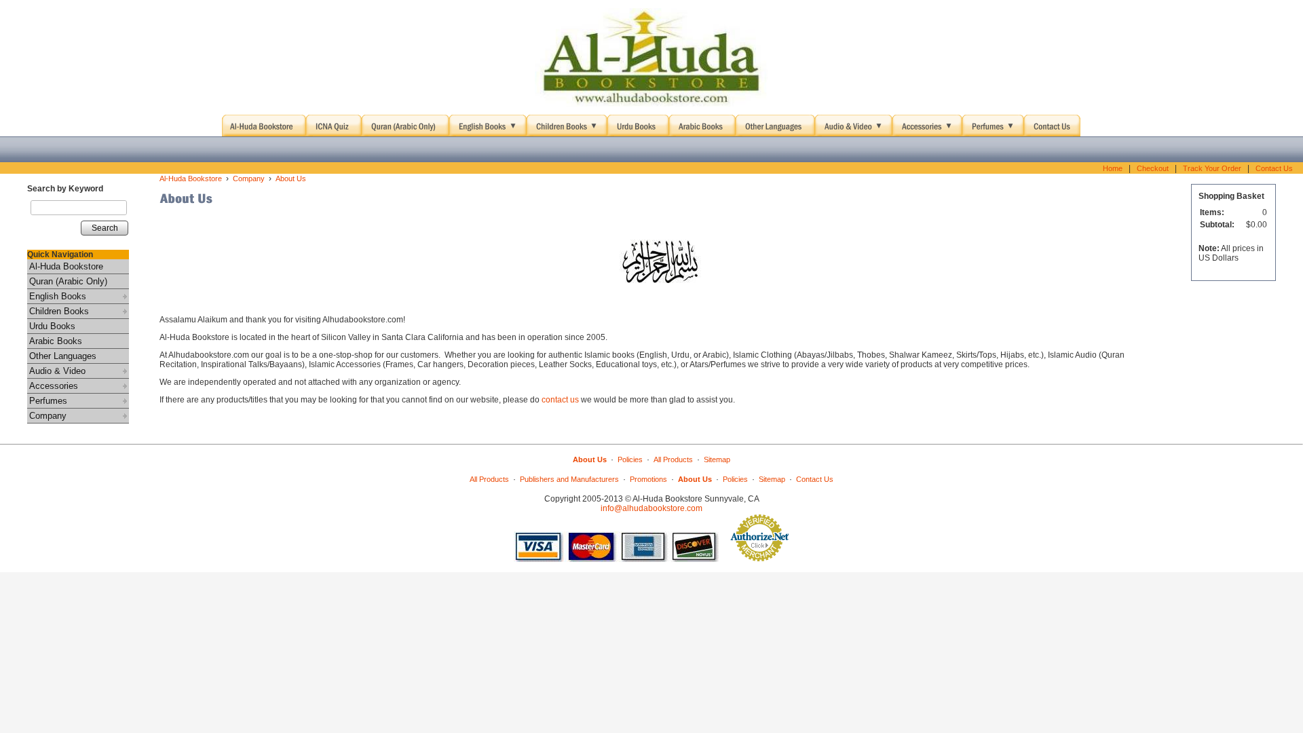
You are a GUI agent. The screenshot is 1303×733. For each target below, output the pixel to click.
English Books (57, 296)
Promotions (648, 479)
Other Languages (62, 356)
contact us (560, 400)
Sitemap (717, 459)
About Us (291, 178)
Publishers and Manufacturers (569, 479)
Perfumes (48, 401)
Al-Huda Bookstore (66, 266)
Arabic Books (55, 341)
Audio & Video (57, 371)
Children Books (59, 311)
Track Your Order (1212, 168)
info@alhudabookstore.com (651, 508)
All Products (673, 459)
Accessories (53, 386)
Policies (630, 459)
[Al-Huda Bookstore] (651, 57)
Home (1112, 168)
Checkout (1153, 168)
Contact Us (1274, 168)
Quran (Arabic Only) (68, 281)
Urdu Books (52, 326)
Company (48, 416)
